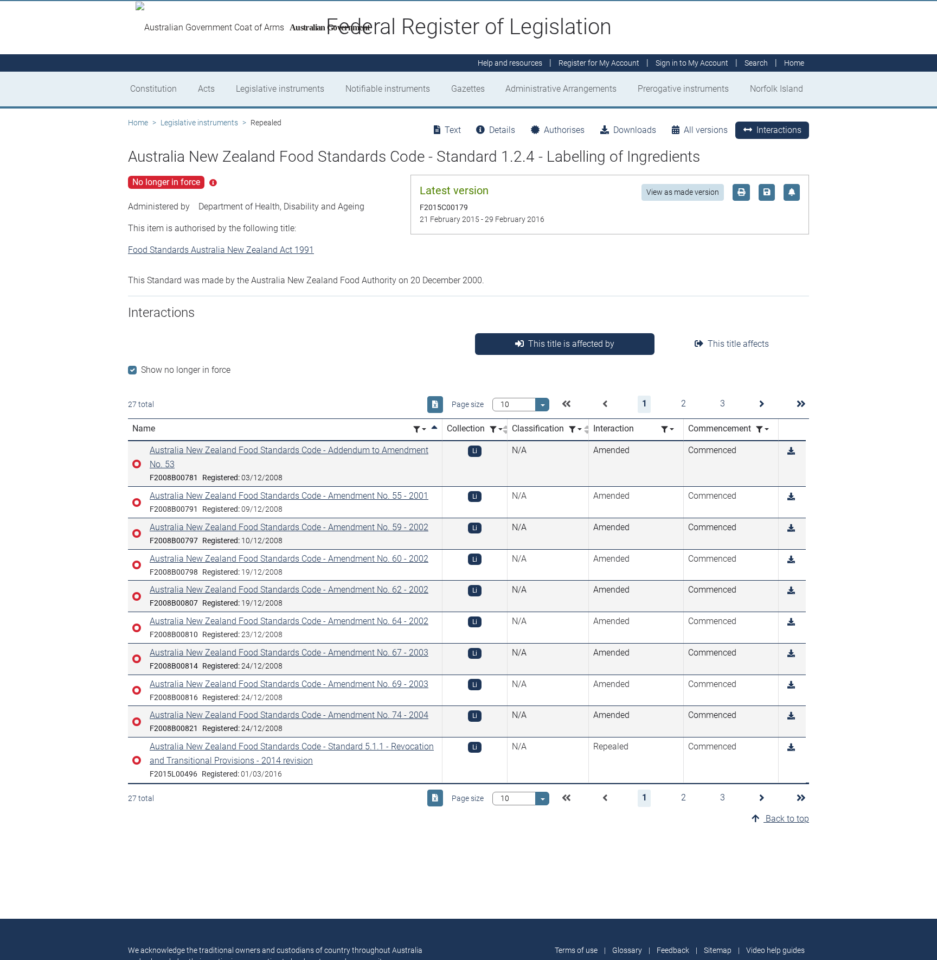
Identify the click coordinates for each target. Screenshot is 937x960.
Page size (468, 404)
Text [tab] (453, 130)
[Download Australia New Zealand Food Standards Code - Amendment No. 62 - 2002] (791, 591)
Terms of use (576, 950)
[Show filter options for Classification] (575, 429)
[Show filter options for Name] (419, 429)
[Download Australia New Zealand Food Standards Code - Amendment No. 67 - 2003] (791, 654)
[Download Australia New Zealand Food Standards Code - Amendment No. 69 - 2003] (791, 685)
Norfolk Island (776, 89)
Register (599, 63)
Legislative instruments (280, 89)
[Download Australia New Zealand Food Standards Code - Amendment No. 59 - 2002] (791, 528)
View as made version (682, 192)
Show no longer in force (185, 370)
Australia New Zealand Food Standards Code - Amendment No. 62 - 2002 (289, 589)
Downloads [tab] (634, 130)
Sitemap (717, 950)
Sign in (692, 63)
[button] (566, 404)
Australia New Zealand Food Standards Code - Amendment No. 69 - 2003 (289, 684)
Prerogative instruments (683, 89)
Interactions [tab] (778, 130)
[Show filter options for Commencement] (762, 429)
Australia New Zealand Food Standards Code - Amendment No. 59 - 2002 (289, 527)
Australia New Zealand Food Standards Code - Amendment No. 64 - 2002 (289, 621)
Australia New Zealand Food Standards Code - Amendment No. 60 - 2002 (289, 559)
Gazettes (468, 89)
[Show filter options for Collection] (496, 429)
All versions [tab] (706, 130)
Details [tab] (502, 130)
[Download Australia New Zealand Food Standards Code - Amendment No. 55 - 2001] (791, 497)
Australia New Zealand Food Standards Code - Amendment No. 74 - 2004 (289, 715)
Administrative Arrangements (561, 89)
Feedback (673, 950)
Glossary (627, 950)
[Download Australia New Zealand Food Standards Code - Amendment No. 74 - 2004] (791, 716)
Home (138, 122)
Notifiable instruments (387, 89)
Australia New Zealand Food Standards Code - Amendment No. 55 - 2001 (289, 496)
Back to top (786, 818)
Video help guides (775, 950)
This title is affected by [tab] (571, 344)
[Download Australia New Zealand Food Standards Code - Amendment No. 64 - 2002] (791, 622)
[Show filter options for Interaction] (667, 429)
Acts (206, 89)
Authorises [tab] (564, 130)
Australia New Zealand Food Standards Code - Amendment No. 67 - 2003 (289, 652)
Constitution (153, 89)
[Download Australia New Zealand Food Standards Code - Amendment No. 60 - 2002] (791, 560)
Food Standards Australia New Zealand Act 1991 (221, 250)
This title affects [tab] (738, 344)
